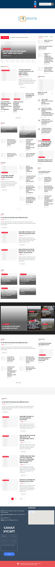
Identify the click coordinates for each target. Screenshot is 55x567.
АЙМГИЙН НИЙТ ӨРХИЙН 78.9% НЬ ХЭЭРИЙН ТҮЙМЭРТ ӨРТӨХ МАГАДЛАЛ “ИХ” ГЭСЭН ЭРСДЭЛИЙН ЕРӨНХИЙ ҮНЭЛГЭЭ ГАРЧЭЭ (27, 279)
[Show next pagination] (24, 499)
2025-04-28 (25, 76)
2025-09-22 (7, 219)
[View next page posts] (19, 209)
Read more (23, 87)
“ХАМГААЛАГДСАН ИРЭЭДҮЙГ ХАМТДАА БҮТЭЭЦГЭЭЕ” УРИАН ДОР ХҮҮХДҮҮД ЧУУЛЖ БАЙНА (18, 106)
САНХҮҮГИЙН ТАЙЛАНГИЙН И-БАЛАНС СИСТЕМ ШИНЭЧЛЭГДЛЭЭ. (45, 47)
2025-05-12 (28, 150)
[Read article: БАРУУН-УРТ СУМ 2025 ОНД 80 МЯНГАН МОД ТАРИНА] (3, 155)
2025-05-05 (45, 330)
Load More (18, 117)
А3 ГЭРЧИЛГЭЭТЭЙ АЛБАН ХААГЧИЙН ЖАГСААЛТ (21, 37)
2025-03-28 (4, 283)
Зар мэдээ (4, 172)
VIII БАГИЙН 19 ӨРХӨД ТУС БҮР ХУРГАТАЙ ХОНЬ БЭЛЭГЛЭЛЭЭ (26, 133)
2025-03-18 (23, 293)
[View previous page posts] (17, 209)
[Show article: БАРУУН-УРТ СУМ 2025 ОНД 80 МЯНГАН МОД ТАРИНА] (23, 61)
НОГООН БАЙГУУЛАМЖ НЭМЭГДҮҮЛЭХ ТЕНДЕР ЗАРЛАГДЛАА (29, 169)
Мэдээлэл (17, 99)
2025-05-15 (25, 235)
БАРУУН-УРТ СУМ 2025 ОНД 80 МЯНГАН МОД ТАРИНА (12, 155)
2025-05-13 (10, 146)
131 (21, 498)
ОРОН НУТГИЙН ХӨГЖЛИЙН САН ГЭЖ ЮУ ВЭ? (30, 95)
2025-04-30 (7, 179)
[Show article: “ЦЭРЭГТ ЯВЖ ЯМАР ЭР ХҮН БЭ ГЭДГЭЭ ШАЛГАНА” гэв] (28, 61)
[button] (27, 31)
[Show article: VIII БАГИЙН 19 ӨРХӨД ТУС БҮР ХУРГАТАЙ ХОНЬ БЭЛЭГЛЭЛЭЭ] (8, 61)
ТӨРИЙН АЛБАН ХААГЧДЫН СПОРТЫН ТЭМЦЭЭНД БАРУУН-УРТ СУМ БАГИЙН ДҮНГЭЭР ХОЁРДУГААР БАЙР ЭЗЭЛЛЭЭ (27, 459)
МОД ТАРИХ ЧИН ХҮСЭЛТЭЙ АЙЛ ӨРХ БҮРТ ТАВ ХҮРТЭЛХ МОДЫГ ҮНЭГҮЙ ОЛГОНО (11, 142)
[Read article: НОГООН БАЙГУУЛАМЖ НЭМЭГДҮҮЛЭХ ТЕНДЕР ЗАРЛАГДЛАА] (22, 168)
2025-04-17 (16, 112)
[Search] (52, 4)
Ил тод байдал (46, 139)
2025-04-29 (28, 173)
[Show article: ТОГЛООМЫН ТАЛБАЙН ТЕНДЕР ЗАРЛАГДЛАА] (34, 61)
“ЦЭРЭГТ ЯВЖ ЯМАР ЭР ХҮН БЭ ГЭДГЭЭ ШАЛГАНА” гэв (30, 155)
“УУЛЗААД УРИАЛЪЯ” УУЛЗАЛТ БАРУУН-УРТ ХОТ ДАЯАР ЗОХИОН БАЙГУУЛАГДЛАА (31, 179)
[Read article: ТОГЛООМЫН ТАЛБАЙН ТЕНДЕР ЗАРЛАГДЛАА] (9, 170)
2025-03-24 (4, 297)
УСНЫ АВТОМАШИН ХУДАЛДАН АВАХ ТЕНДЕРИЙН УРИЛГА (27, 290)
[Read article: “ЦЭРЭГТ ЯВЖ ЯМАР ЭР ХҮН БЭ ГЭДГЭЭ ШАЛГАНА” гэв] (22, 155)
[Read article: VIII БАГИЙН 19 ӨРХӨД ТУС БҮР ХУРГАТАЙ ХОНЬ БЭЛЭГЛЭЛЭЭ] (9, 237)
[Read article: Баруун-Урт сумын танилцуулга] (46, 85)
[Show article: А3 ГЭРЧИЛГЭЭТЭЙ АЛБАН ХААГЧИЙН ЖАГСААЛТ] (3, 61)
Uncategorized (5, 70)
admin (5, 55)
